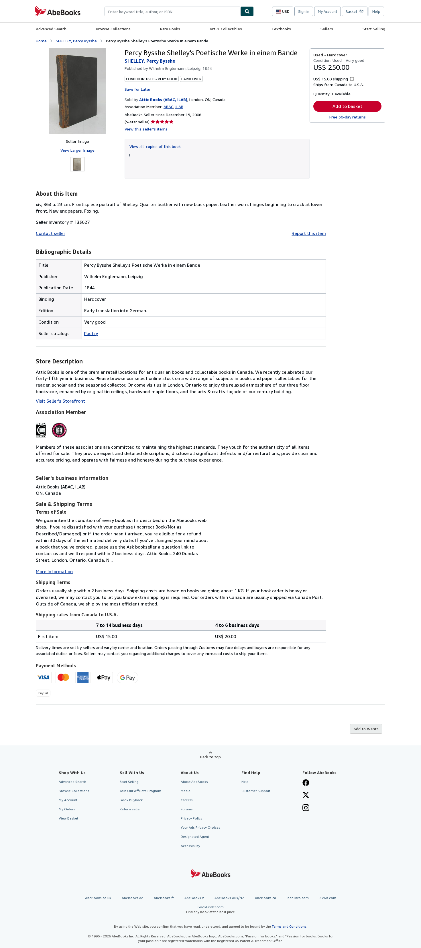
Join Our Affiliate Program (140, 791)
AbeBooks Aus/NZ (229, 898)
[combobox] (173, 11)
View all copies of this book (155, 146)
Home (41, 40)
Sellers (326, 28)
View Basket (68, 818)
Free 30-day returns (347, 116)
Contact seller (50, 233)
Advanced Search (51, 28)
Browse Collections (113, 28)
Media (185, 791)
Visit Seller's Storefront (60, 401)
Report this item (309, 233)
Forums (187, 809)
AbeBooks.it (194, 898)
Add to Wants (366, 728)
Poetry (91, 333)
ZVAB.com (327, 898)
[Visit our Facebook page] (305, 783)
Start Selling (374, 28)
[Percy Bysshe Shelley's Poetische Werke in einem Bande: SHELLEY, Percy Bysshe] (77, 91)
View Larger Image (77, 150)
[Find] (247, 11)
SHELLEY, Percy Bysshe (76, 40)
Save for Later (137, 89)
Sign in (303, 11)
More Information (54, 571)
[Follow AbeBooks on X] (305, 795)
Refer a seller (130, 809)
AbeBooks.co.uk (98, 898)
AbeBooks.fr (164, 898)
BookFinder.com (210, 909)
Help (376, 11)
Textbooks (281, 28)
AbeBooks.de (132, 898)
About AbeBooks (194, 781)
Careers (187, 800)
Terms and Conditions (289, 926)
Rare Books (170, 28)
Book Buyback (131, 800)
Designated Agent (195, 836)
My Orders (67, 809)
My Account (327, 11)
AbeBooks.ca (265, 898)
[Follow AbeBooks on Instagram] (305, 808)
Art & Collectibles (226, 28)
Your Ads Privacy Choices (200, 827)
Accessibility (190, 846)
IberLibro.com (298, 898)
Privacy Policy (191, 818)
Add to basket (347, 106)
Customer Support (255, 791)
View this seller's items (146, 128)
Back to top (210, 756)
